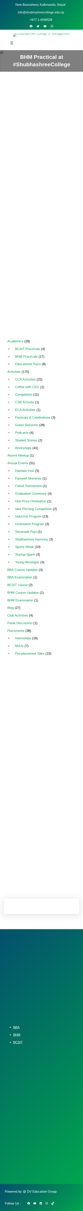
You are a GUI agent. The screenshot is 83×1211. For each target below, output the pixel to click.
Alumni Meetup (18, 455)
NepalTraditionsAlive (27, 810)
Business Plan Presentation (32, 783)
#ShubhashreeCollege (29, 737)
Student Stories (26, 440)
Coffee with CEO (27, 387)
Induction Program (28, 516)
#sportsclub (22, 764)
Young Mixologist (27, 562)
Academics (15, 341)
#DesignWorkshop (26, 704)
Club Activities (17, 615)
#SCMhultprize (24, 730)
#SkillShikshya (24, 757)
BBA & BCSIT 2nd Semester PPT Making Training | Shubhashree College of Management (41, 227)
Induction (59, 803)
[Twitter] (38, 26)
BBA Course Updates (22, 570)
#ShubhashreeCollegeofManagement (38, 750)
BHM (16, 1035)
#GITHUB (54, 717)
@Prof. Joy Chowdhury (48, 770)
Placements (15, 631)
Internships (23, 638)
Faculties (61, 783)
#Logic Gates (39, 724)
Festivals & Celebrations (32, 417)
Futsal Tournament (28, 486)
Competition (23, 394)
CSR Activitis (24, 402)
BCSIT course (17, 585)
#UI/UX (61, 764)
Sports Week (24, 547)
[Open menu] (11, 42)
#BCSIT (20, 684)
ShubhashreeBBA (26, 823)
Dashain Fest (24, 471)
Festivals (20, 790)
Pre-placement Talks (30, 653)
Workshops (23, 448)
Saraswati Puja (26, 532)
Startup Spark (25, 554)
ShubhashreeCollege (28, 830)
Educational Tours (28, 364)
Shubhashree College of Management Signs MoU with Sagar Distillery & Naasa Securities (40, 289)
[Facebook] (31, 26)
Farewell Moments (28, 478)
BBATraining (22, 777)
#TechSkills (43, 764)
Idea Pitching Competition (33, 509)
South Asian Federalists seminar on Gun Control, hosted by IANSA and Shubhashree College (39, 267)
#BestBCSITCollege (27, 691)
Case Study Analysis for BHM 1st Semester (40, 309)
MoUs (19, 646)
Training (55, 836)
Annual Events (17, 463)
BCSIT (18, 1042)
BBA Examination (19, 577)
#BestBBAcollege (42, 684)
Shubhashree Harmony (31, 539)
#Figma (53, 711)
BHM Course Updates (23, 592)
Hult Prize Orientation (30, 501)
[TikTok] (52, 1203)
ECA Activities (25, 410)
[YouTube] (45, 26)
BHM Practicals (26, 356)
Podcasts (22, 433)
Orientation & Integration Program (36, 816)
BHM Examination (20, 600)
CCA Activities (25, 379)
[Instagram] (51, 26)
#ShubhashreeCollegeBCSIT (33, 744)
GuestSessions (42, 790)
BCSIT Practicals (27, 349)
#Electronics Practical (28, 711)
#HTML (20, 724)
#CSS (47, 697)
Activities (58, 143)
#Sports (44, 757)
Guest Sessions (26, 425)
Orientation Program (29, 524)
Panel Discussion (19, 623)
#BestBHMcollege (26, 697)
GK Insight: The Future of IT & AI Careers (36, 247)
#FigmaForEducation (28, 717)
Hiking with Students (27, 797)
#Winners (21, 770)
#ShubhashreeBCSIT (53, 730)
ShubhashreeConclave (29, 836)
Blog (10, 608)
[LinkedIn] (38, 881)
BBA (16, 1027)
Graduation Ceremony (31, 493)
